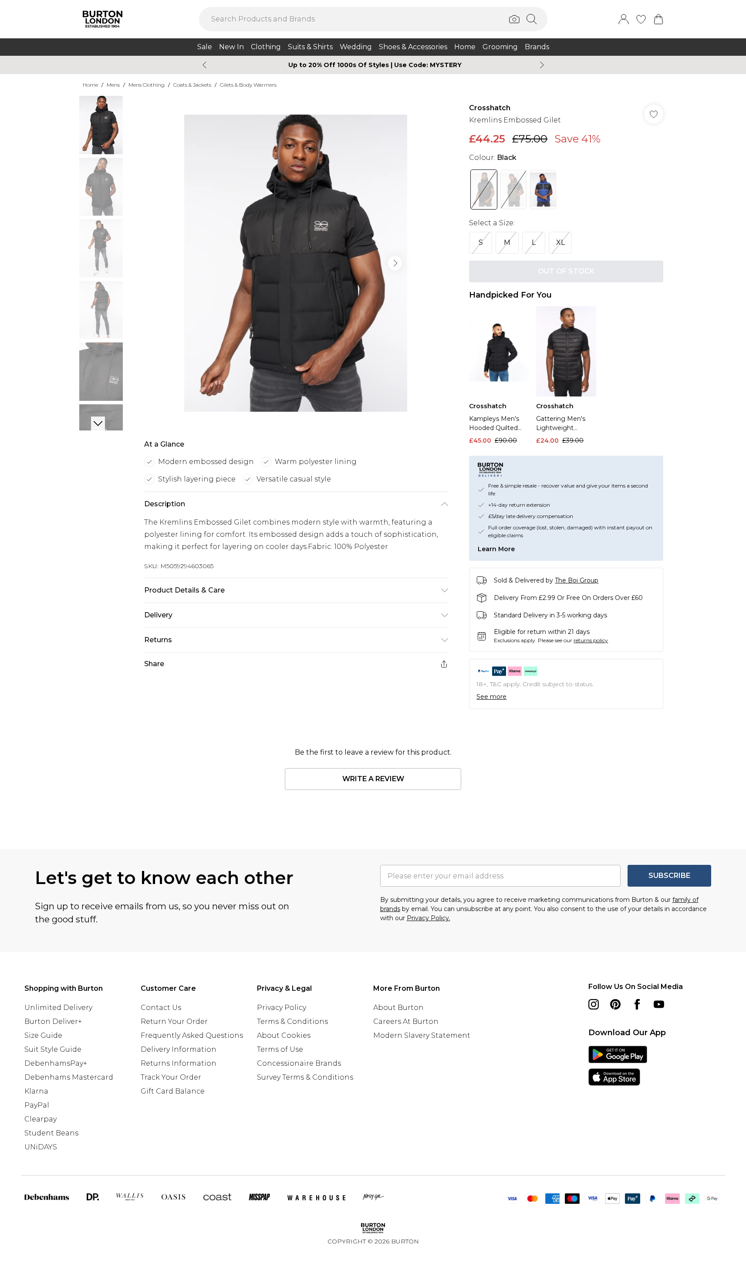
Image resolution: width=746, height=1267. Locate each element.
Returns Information (178, 1063)
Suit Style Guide (52, 1049)
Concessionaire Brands (299, 1063)
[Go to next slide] (395, 263)
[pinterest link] (615, 1004)
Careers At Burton (406, 1021)
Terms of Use (280, 1049)
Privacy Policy (281, 1007)
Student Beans (51, 1133)
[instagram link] (593, 1004)
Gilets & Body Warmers (248, 84)
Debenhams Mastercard (68, 1077)
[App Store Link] (617, 1066)
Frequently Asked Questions (192, 1035)
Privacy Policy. (428, 918)
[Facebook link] (637, 1004)
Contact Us (161, 1007)
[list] (295, 263)
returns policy (591, 640)
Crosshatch (489, 108)
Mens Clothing (146, 84)
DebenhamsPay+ (55, 1063)
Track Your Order (171, 1077)
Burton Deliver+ (53, 1021)
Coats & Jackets (192, 84)
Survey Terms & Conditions (305, 1077)
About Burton (398, 1007)
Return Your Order (174, 1021)
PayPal (36, 1105)
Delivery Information (178, 1049)
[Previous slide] (204, 65)
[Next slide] (542, 65)
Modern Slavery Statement (421, 1035)
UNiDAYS (40, 1147)
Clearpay (40, 1119)
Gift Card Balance (173, 1091)
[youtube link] (659, 1004)
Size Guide (43, 1035)
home (90, 84)
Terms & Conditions (292, 1021)
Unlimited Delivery (58, 1007)
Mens (113, 84)
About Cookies (284, 1035)
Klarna (36, 1091)
